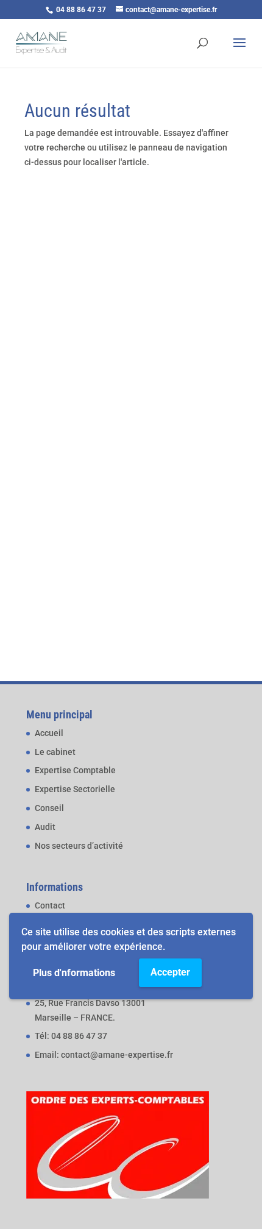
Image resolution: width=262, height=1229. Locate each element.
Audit (45, 827)
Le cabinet (55, 752)
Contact (50, 905)
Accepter (170, 972)
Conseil (49, 808)
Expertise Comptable (75, 770)
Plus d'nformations (74, 973)
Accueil (49, 733)
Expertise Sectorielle (75, 789)
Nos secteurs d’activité (79, 846)
